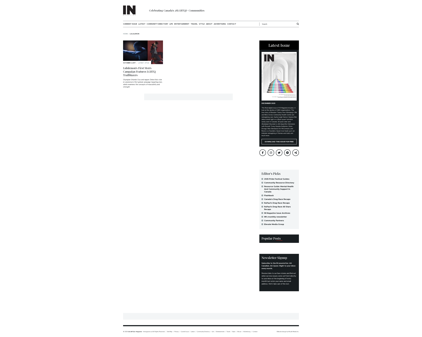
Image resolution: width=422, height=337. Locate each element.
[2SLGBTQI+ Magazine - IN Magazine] (129, 10)
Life (171, 24)
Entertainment (181, 24)
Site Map (169, 331)
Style (202, 24)
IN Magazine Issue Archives (277, 213)
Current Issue (130, 24)
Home (125, 34)
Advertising (220, 24)
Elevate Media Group (274, 224)
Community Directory (157, 24)
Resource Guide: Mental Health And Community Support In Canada (279, 189)
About (209, 24)
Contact (231, 24)
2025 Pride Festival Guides (276, 179)
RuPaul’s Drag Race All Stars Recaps (277, 208)
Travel (194, 24)
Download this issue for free (279, 142)
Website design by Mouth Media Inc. (288, 331)
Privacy (176, 331)
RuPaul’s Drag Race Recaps (277, 203)
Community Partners (274, 221)
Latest (141, 24)
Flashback (269, 195)
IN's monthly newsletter (275, 217)
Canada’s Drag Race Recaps (277, 199)
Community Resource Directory (279, 183)
